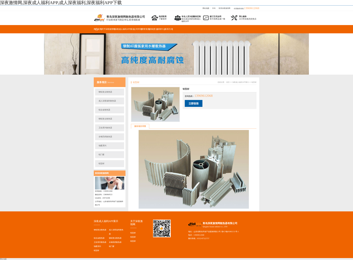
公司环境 (138, 29)
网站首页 (97, 29)
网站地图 (206, 8)
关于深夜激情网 (108, 29)
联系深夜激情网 (224, 8)
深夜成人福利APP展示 (124, 29)
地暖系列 (102, 146)
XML (214, 8)
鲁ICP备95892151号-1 (230, 232)
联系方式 (169, 29)
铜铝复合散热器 (105, 119)
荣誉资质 (145, 29)
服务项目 (102, 82)
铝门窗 (101, 155)
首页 (228, 82)
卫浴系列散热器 (105, 128)
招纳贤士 (153, 29)
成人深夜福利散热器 (107, 101)
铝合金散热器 (104, 110)
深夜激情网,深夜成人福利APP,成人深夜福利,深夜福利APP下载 (61, 2)
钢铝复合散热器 (105, 92)
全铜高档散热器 (105, 137)
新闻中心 (161, 29)
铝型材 (101, 163)
